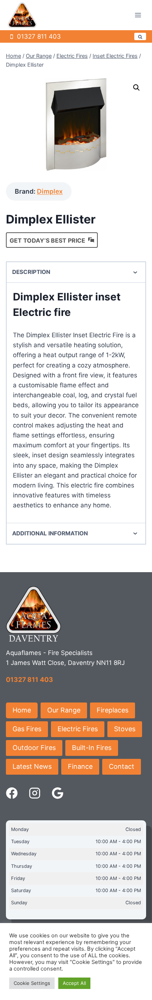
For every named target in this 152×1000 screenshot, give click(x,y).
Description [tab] (31, 271)
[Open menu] (138, 15)
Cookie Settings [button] (32, 983)
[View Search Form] (140, 36)
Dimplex (50, 191)
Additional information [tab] (50, 533)
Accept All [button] (74, 983)
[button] (136, 87)
